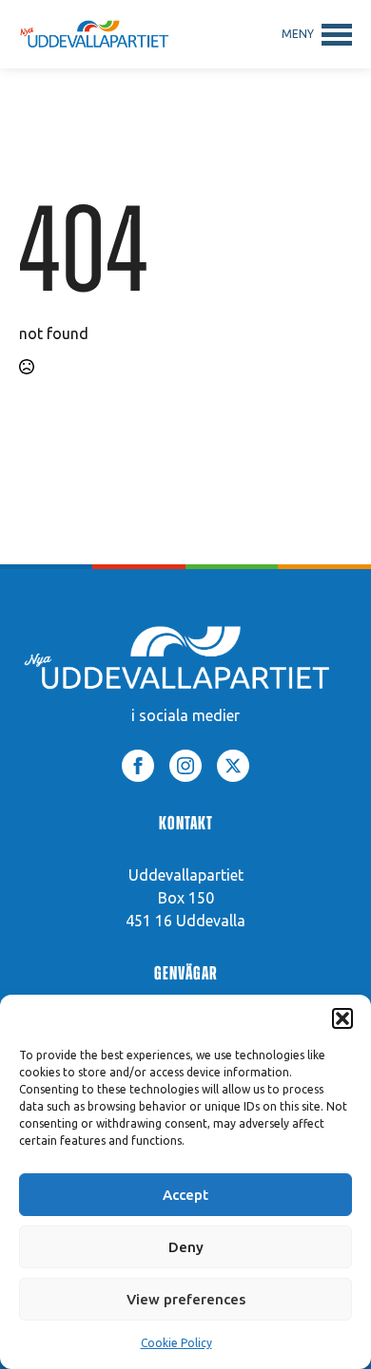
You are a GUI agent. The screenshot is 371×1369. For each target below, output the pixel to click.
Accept (185, 1195)
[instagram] (185, 766)
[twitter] (233, 766)
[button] (342, 1018)
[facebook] (138, 766)
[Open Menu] (317, 34)
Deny (186, 1247)
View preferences (186, 1299)
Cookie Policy (176, 1343)
